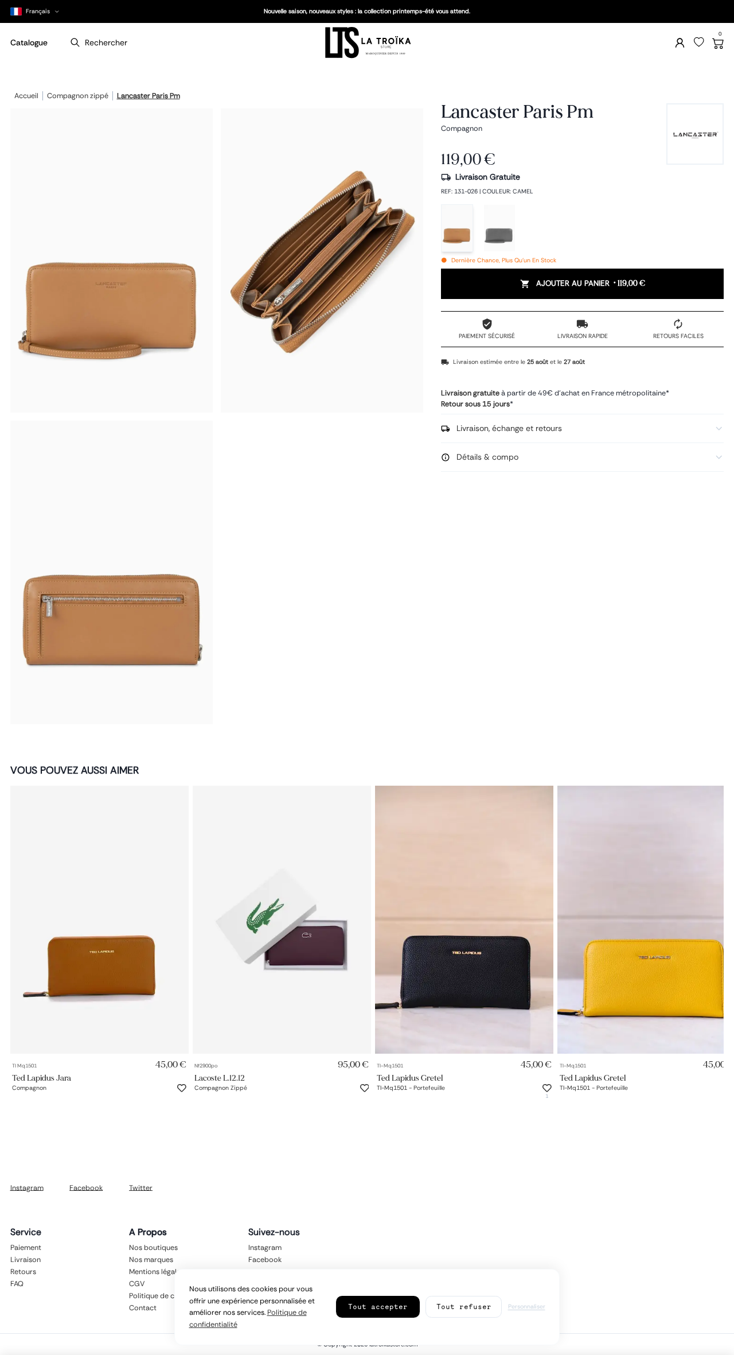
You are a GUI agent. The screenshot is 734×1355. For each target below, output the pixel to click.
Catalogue (29, 42)
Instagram (27, 1187)
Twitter (141, 1187)
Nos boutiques (153, 1247)
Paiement (25, 1247)
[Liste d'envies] (699, 42)
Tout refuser (463, 1306)
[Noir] (499, 228)
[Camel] (457, 228)
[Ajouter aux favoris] (181, 1088)
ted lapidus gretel (410, 1077)
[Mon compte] (680, 43)
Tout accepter (378, 1306)
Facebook (86, 1187)
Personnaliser (526, 1306)
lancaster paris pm (148, 96)
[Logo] (367, 42)
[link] (99, 920)
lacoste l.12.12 (219, 1077)
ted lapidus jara (41, 1077)
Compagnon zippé (77, 96)
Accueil (26, 96)
